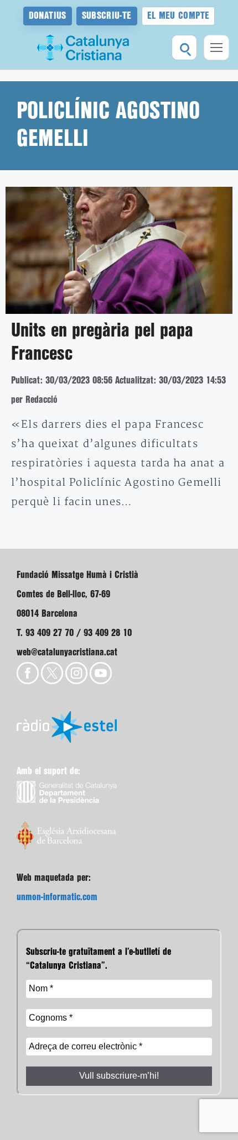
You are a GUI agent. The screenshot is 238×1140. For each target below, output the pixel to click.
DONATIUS (47, 16)
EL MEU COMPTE (178, 16)
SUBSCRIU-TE (107, 16)
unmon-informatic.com (57, 897)
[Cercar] (184, 47)
